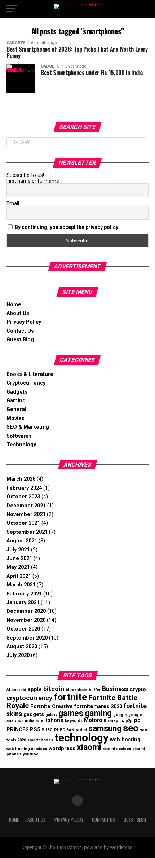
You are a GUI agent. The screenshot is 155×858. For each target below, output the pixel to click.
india (29, 720)
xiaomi (89, 747)
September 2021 (27, 532)
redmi (81, 730)
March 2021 (20, 585)
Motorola (95, 720)
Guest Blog (20, 340)
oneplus (116, 720)
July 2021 (18, 550)
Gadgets (16, 392)
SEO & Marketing (27, 427)
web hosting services (26, 748)
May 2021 (18, 567)
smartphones (40, 740)
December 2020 (26, 611)
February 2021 (24, 594)
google (120, 714)
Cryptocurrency (25, 383)
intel (40, 720)
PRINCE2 (17, 729)
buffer (95, 690)
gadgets (33, 714)
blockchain (76, 690)
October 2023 (23, 497)
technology (81, 738)
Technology (21, 445)
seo (130, 728)
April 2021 (18, 576)
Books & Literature (29, 374)
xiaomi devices (117, 748)
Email (12, 203)
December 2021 (26, 506)
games (70, 713)
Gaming (16, 401)
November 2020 (25, 620)
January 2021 (22, 602)
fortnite (70, 697)
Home (13, 305)
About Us (17, 313)
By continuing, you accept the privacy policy (66, 227)
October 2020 (23, 629)
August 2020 (21, 647)
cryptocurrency (29, 698)
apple (35, 689)
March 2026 (20, 479)
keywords (74, 720)
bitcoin (53, 689)
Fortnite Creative (51, 706)
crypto (138, 689)
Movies (15, 418)
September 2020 (27, 638)
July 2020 (18, 655)
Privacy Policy (23, 322)
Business (115, 689)
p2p (129, 720)
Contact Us (20, 331)
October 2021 (23, 523)
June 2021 (19, 558)
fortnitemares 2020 (98, 706)
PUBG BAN (64, 730)
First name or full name (32, 180)
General (16, 409)
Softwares (19, 436)
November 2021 (25, 514)
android (19, 690)
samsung (104, 728)
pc (137, 720)
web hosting (125, 739)
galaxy (51, 714)
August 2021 (21, 541)
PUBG (47, 730)
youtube (31, 754)
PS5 (35, 729)
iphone (54, 720)
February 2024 (24, 488)
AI (8, 690)
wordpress (62, 748)
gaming (98, 713)
